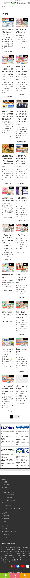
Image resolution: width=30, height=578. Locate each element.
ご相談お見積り (6, 516)
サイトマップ (5, 537)
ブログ (4, 521)
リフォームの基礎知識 (8, 494)
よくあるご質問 (6, 506)
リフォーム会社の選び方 (8, 500)
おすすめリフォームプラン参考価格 (11, 508)
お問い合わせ (5, 518)
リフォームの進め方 (7, 497)
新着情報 (4, 482)
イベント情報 (5, 485)
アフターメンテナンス (8, 503)
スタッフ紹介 (5, 526)
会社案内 (4, 529)
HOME (4, 479)
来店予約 (4, 513)
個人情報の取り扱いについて (10, 531)
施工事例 (4, 487)
